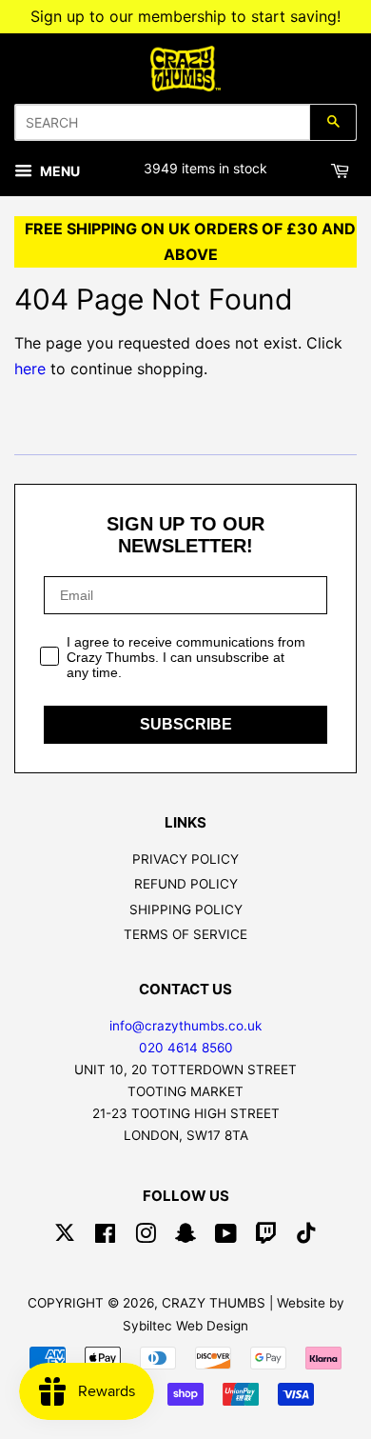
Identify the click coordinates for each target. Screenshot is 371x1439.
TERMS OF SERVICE (185, 934)
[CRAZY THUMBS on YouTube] (226, 1237)
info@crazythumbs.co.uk (185, 1025)
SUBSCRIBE (186, 724)
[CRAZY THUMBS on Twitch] (266, 1237)
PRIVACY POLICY (185, 859)
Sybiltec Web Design (185, 1325)
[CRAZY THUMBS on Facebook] (105, 1237)
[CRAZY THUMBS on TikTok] (306, 1237)
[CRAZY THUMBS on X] (64, 1237)
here (30, 368)
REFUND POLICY (186, 883)
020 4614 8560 (186, 1047)
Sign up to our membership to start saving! (185, 16)
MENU (58, 171)
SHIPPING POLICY (186, 909)
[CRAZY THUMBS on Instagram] (145, 1237)
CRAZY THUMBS (213, 1302)
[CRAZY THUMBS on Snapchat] (185, 1237)
